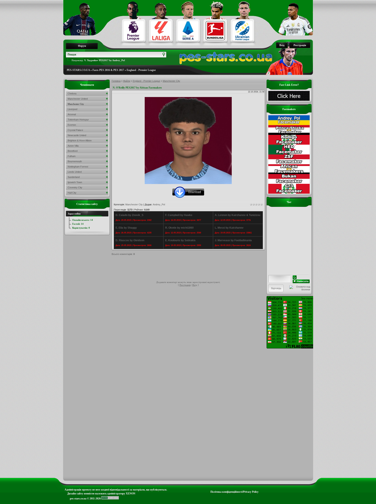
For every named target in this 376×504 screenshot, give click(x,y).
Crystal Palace (75, 130)
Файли (126, 81)
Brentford (72, 151)
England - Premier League (141, 70)
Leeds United (75, 172)
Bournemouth (75, 161)
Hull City (72, 192)
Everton (72, 125)
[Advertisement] (191, 269)
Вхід (281, 45)
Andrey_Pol (159, 204)
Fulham (72, 156)
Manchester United (78, 98)
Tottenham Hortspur (78, 119)
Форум (82, 45)
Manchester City (171, 81)
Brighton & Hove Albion (80, 140)
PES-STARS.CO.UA (78, 70)
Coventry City (75, 187)
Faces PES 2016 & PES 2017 (108, 70)
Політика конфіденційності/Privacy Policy (234, 491)
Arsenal (72, 114)
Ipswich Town (75, 182)
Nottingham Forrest (78, 166)
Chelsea (72, 93)
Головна (116, 81)
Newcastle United (77, 135)
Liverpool (72, 109)
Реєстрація (300, 45)
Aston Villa (73, 145)
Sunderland (74, 177)
